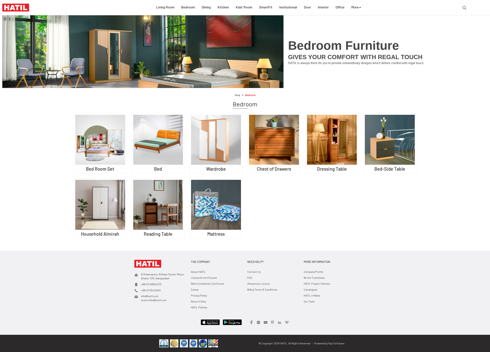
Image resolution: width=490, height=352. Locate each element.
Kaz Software (336, 343)
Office (340, 7)
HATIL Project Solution (317, 283)
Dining (206, 7)
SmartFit (265, 7)
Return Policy (198, 301)
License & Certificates (204, 277)
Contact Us (254, 271)
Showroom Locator (258, 283)
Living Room (165, 7)
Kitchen (223, 7)
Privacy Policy (199, 295)
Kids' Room (244, 7)
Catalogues (310, 289)
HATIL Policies (199, 307)
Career (195, 289)
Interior (323, 7)
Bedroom (188, 7)
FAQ (249, 277)
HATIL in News (312, 295)
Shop (237, 95)
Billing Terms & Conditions (262, 289)
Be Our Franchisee (314, 277)
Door (307, 7)
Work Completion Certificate (207, 283)
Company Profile (313, 271)
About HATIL (198, 271)
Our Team (309, 301)
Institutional (288, 7)
